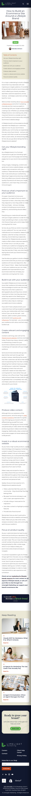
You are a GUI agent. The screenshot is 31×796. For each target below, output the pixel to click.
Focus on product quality (10, 77)
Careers (4, 750)
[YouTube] (12, 774)
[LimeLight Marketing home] (9, 3)
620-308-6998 (8, 786)
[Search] (23, 4)
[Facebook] (3, 774)
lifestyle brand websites (9, 338)
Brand (15, 42)
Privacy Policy (22, 755)
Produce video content (9, 71)
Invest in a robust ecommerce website (14, 74)
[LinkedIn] (6, 774)
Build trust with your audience (11, 65)
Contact (4, 753)
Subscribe (6, 768)
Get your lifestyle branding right (12, 58)
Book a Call (15, 728)
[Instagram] (9, 774)
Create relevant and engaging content (14, 68)
